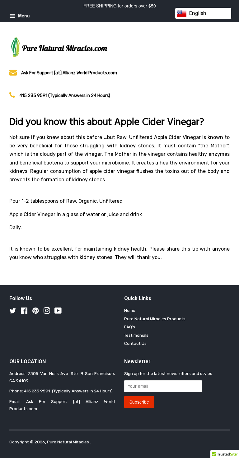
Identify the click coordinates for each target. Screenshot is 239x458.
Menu (23, 15)
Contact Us (135, 343)
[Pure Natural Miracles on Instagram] (46, 311)
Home (129, 310)
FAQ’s (129, 326)
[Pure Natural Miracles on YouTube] (58, 311)
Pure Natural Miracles (68, 441)
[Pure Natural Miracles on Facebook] (24, 311)
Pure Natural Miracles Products (154, 318)
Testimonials (136, 335)
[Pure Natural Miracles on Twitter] (12, 311)
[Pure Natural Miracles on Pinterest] (35, 311)
